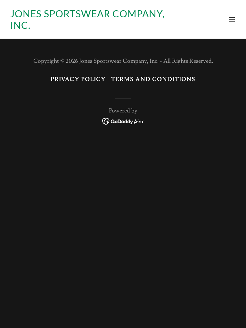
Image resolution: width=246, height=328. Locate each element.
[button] (232, 19)
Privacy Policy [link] (78, 79)
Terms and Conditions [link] (153, 79)
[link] (88, 27)
